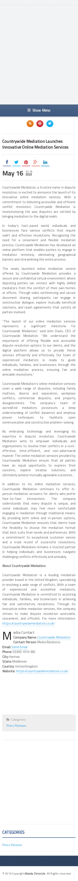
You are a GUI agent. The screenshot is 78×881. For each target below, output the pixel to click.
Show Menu (41, 110)
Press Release (16, 725)
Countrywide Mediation (54, 637)
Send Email (19, 647)
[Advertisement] (39, 59)
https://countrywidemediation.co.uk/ (28, 623)
